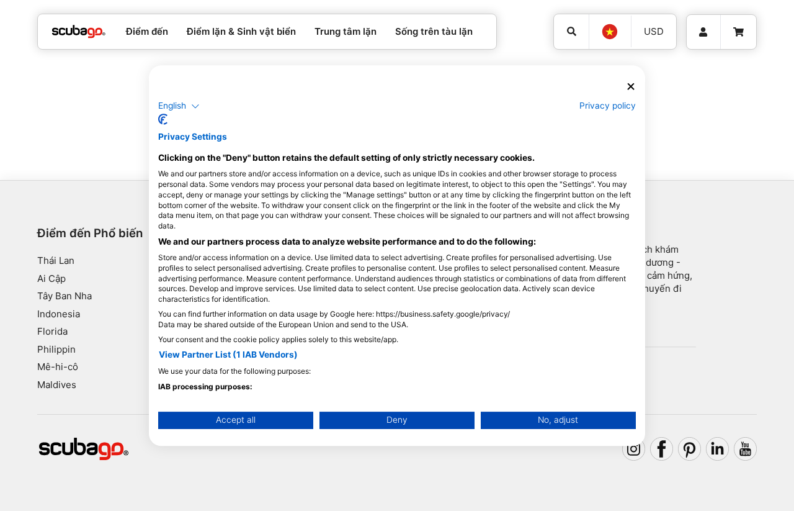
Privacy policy (607, 106)
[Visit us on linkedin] (717, 449)
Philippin (56, 349)
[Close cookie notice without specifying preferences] (631, 86)
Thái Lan (55, 260)
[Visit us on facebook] (662, 449)
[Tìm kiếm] (571, 31)
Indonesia (58, 314)
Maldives (56, 385)
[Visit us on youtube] (745, 449)
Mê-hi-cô (57, 367)
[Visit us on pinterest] (690, 449)
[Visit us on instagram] (634, 449)
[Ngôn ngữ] (610, 31)
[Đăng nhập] (703, 32)
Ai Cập (51, 278)
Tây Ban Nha (64, 296)
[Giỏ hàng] (738, 32)
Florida (52, 331)
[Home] (78, 32)
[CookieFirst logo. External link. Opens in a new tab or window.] (162, 119)
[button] (179, 106)
